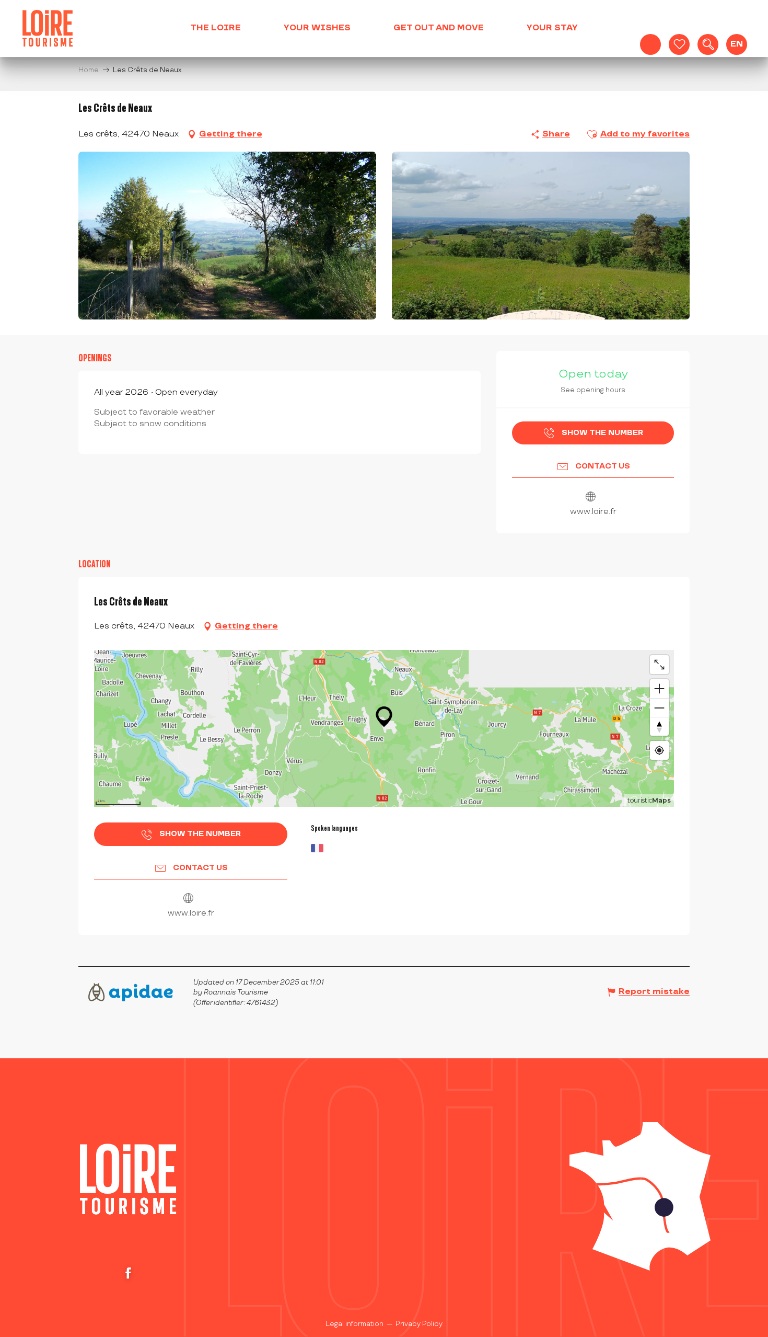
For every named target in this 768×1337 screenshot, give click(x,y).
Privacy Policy (419, 1324)
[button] (707, 44)
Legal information (354, 1324)
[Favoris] (679, 44)
